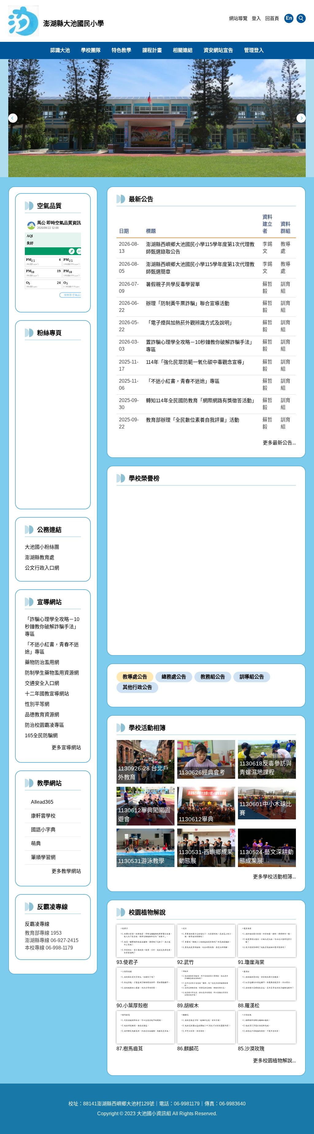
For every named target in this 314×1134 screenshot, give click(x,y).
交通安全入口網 (42, 683)
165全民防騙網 (41, 735)
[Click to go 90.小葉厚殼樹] (145, 984)
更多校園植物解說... (274, 1060)
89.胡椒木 (188, 1005)
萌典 (36, 843)
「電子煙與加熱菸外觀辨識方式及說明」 (190, 322)
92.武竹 (185, 962)
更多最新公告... (279, 442)
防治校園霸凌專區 (44, 725)
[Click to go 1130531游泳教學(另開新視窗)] (145, 848)
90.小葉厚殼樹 (132, 1005)
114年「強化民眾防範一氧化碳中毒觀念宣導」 (196, 362)
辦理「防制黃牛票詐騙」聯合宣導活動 (187, 303)
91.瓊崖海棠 (251, 962)
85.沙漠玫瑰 (251, 1048)
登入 (256, 18)
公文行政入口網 (42, 568)
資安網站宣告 (218, 50)
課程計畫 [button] (152, 50)
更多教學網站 (66, 871)
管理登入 (254, 50)
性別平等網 (37, 704)
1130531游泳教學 (141, 861)
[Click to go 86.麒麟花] (206, 1027)
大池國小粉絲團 (42, 547)
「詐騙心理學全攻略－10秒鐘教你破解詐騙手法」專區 (52, 627)
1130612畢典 (196, 819)
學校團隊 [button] (91, 50)
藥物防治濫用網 (42, 662)
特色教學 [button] (121, 50)
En (289, 18)
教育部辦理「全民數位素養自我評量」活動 (192, 420)
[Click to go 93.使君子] (145, 941)
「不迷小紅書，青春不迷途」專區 (183, 381)
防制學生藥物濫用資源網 (52, 672)
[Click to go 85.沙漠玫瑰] (267, 1027)
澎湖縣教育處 (39, 557)
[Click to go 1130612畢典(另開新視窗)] (206, 806)
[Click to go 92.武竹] (206, 941)
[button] (301, 18)
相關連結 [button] (183, 50)
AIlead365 (42, 802)
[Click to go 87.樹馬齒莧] (145, 1027)
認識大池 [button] (60, 50)
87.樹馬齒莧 (130, 1048)
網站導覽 (238, 18)
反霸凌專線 (37, 924)
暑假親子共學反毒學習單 (173, 284)
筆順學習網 (43, 857)
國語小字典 (43, 829)
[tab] (135, 677)
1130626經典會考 (202, 772)
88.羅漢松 (248, 1005)
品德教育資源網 (42, 714)
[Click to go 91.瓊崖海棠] (267, 941)
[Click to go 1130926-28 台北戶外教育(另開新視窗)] (145, 761)
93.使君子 (127, 962)
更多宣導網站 (66, 747)
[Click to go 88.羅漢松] (267, 984)
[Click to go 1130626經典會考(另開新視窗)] (206, 759)
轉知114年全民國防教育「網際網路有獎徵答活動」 (201, 400)
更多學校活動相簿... (274, 876)
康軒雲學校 (43, 815)
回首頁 (272, 18)
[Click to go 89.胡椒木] (206, 984)
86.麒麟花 (188, 1048)
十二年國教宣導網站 (47, 693)
